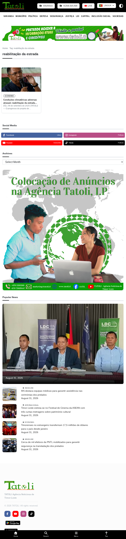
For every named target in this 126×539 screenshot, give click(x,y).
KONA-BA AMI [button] (70, 6)
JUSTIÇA (69, 16)
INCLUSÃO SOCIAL (101, 16)
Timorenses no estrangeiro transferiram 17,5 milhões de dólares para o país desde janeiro (54, 427)
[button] (16, 535)
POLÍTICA (33, 16)
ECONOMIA (9, 96)
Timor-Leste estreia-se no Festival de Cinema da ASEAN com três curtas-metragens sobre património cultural (53, 410)
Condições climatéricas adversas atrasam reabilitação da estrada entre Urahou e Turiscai (20, 101)
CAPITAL (85, 16)
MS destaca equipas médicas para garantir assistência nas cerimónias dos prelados (51, 393)
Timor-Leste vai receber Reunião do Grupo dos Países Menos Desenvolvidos (46, 370)
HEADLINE (29, 388)
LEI (77, 16)
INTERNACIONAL (14, 367)
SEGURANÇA (56, 16)
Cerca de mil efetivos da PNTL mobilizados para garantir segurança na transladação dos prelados (50, 444)
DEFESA (44, 16)
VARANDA (8, 16)
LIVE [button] (89, 6)
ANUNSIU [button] (48, 6)
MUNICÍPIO (21, 16)
